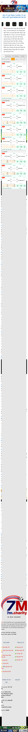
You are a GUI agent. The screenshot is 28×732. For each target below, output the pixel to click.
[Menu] (2, 2)
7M (4, 28)
